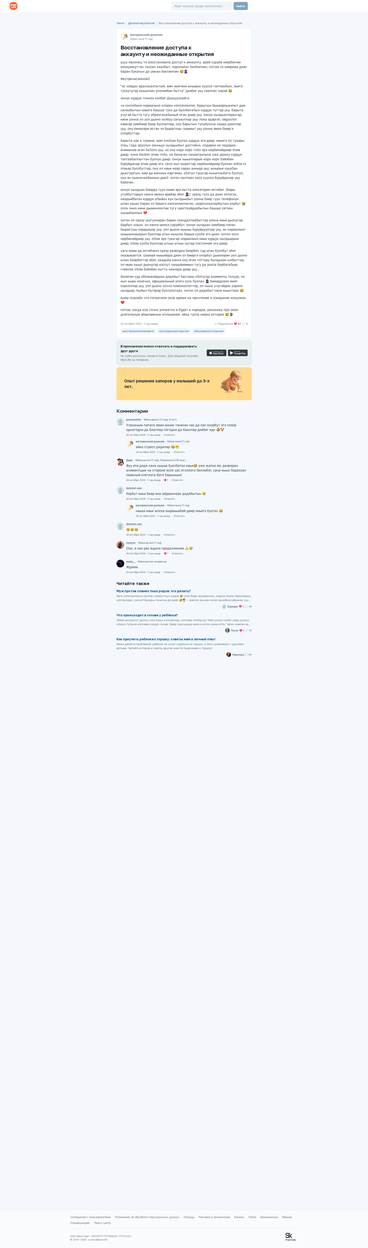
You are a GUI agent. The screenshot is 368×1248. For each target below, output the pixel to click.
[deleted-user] (120, 490)
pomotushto (133, 419)
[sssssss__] (120, 563)
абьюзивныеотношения (209, 331)
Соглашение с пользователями (90, 1217)
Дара (129, 460)
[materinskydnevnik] (130, 443)
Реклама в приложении (214, 1217)
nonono (130, 542)
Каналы (239, 1217)
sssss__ (130, 561)
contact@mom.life (98, 1239)
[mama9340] (120, 421)
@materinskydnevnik (141, 23)
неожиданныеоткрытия (174, 331)
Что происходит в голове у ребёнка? (147, 615)
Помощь (189, 1217)
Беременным (269, 1217)
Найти (240, 6)
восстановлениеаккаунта (138, 331)
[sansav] (120, 462)
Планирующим (80, 1222)
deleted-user (134, 488)
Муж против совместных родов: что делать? (153, 591)
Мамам (287, 1217)
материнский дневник (146, 35)
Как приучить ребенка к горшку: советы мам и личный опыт (166, 639)
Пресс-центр (102, 1222)
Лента (120, 23)
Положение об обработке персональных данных (147, 1217)
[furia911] (120, 545)
